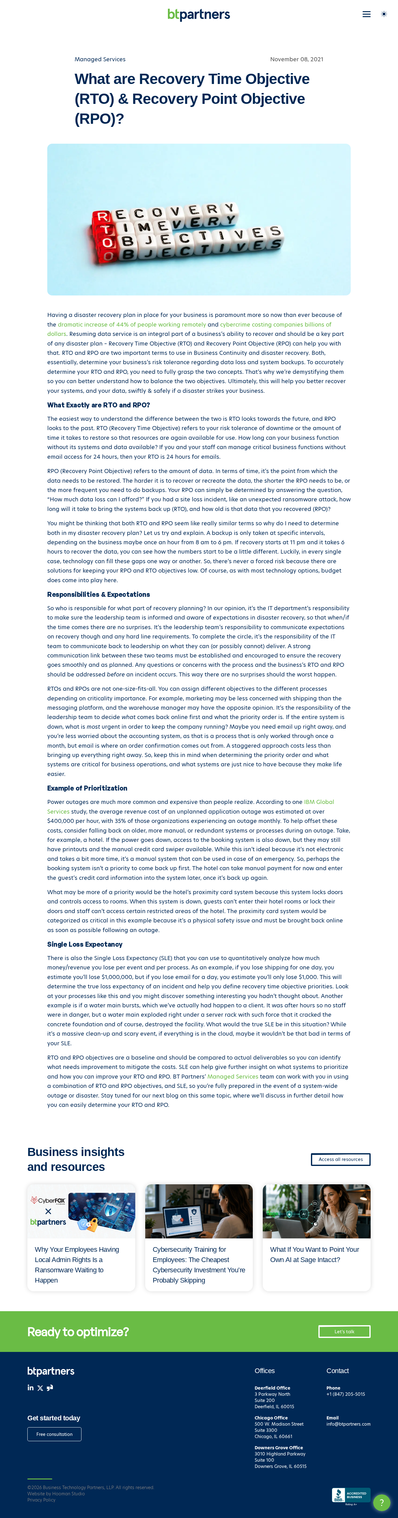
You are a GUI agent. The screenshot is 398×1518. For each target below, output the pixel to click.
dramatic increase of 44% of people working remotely (132, 324)
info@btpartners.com (348, 1424)
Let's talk (344, 1332)
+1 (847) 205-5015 (345, 1394)
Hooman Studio (68, 1494)
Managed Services (232, 1076)
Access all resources (341, 1159)
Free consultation (54, 1434)
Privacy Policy (41, 1500)
